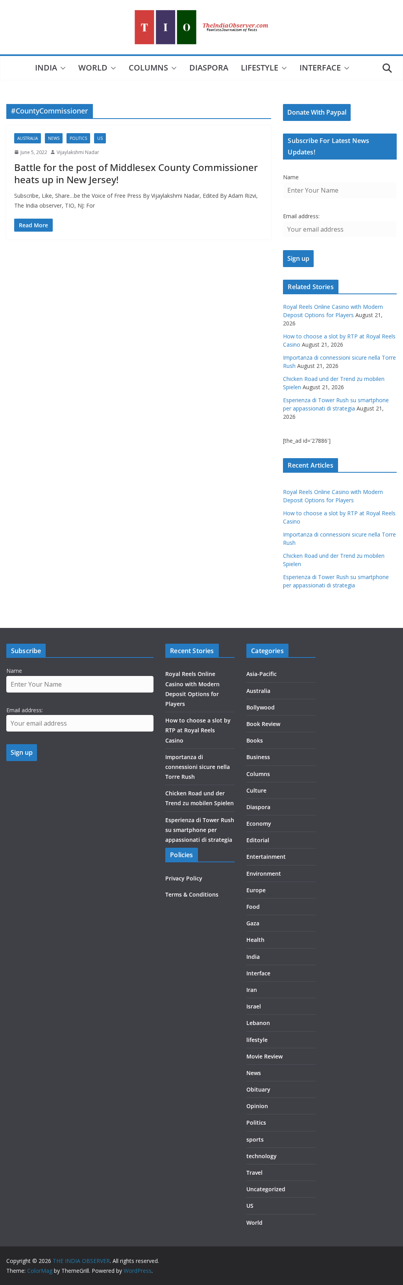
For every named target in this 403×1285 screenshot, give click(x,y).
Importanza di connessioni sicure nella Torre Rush (197, 766)
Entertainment (266, 856)
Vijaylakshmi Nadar (78, 152)
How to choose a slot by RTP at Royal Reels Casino (198, 730)
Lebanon (258, 1023)
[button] (61, 68)
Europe (256, 890)
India (46, 67)
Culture (256, 790)
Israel (253, 1006)
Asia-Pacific (261, 674)
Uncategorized (265, 1189)
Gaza (252, 923)
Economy (258, 823)
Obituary (258, 1089)
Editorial (257, 840)
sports (255, 1139)
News (53, 138)
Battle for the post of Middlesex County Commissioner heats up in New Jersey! (136, 173)
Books (254, 740)
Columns (148, 67)
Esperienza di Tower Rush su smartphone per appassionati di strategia (199, 829)
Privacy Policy (183, 878)
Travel (254, 1172)
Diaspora (208, 67)
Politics (78, 138)
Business (258, 757)
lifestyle (259, 67)
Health (255, 939)
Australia (27, 138)
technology (261, 1156)
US (100, 138)
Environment (263, 873)
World (92, 67)
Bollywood (260, 707)
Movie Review (264, 1056)
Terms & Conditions (191, 894)
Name (291, 177)
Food (253, 906)
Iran (251, 989)
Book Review (263, 724)
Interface (320, 67)
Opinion (257, 1106)
